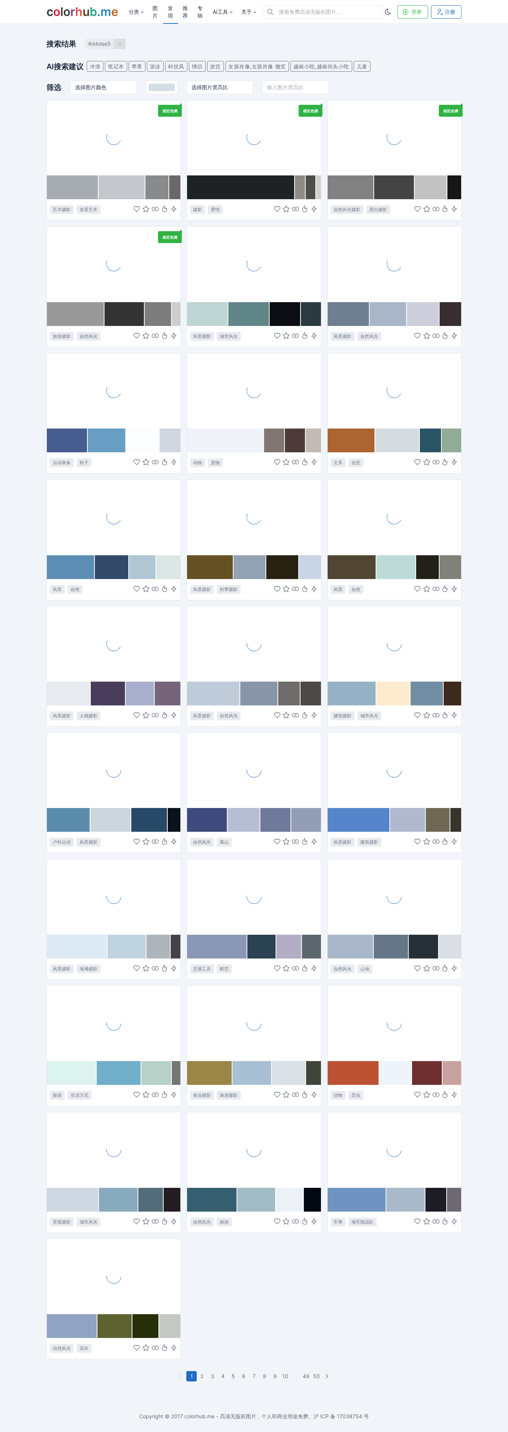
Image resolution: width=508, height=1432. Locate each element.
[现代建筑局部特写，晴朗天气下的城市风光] (394, 644)
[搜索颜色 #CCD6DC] (110, 820)
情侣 (197, 66)
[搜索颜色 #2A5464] (431, 440)
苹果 (137, 66)
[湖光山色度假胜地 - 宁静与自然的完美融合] (394, 517)
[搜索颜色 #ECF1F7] (290, 1200)
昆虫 (355, 1095)
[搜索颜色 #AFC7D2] (142, 567)
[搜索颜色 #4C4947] (310, 693)
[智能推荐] (164, 210)
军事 (338, 1222)
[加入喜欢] (137, 210)
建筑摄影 (342, 715)
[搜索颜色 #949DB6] (306, 820)
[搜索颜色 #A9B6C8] (388, 314)
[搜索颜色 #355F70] (212, 1200)
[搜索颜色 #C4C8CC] (122, 187)
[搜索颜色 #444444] (394, 187)
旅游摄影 (62, 336)
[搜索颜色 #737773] (176, 1073)
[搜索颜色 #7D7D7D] (158, 314)
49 (306, 1376)
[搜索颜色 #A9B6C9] (351, 947)
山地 (364, 969)
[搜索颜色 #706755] (438, 820)
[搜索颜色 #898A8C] (157, 187)
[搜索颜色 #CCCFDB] (423, 314)
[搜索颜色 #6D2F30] (427, 1073)
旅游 (57, 1095)
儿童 (362, 66)
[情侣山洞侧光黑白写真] (254, 137)
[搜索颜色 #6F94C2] (357, 1200)
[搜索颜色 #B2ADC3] (289, 947)
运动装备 (62, 462)
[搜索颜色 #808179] (450, 567)
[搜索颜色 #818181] (351, 187)
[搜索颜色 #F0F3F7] (225, 440)
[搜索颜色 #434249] (175, 947)
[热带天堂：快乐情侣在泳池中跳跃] (113, 1023)
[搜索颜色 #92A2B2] (250, 567)
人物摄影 (88, 715)
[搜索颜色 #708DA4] (427, 693)
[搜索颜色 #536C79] (151, 1200)
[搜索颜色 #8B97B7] (217, 947)
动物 (197, 462)
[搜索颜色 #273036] (424, 947)
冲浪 (95, 66)
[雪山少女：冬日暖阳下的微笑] (113, 644)
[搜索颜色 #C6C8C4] (169, 1326)
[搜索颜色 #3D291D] (452, 693)
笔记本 (116, 66)
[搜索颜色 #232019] (427, 567)
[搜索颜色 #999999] (76, 314)
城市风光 (229, 336)
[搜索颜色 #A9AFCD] (140, 693)
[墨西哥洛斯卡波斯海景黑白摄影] (113, 264)
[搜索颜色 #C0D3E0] (126, 947)
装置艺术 (88, 209)
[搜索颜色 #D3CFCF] (318, 187)
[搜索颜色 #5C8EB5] (71, 567)
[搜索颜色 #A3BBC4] (256, 1200)
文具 (338, 462)
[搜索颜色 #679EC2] (107, 440)
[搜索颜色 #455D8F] (67, 440)
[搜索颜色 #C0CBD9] (213, 693)
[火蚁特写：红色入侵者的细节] (394, 1023)
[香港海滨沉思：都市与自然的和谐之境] (254, 264)
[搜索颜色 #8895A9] (259, 693)
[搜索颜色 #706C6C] (289, 693)
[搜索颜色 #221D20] (172, 1200)
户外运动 (62, 842)
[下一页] (328, 1376)
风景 (57, 589)
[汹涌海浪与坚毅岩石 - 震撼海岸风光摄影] (394, 264)
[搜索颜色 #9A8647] (209, 1073)
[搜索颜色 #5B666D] (311, 947)
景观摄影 (62, 1222)
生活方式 (80, 1095)
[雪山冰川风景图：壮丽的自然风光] (254, 770)
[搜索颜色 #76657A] (167, 693)
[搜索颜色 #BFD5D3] (207, 314)
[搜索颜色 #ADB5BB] (159, 947)
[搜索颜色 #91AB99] (451, 440)
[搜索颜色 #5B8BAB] (68, 820)
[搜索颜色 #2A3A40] (311, 314)
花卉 (84, 1348)
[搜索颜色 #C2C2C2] (431, 187)
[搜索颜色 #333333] (125, 314)
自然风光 (88, 336)
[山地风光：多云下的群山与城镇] (394, 896)
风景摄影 (202, 336)
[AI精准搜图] (174, 210)
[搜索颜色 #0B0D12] (285, 314)
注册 (450, 12)
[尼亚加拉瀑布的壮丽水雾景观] (254, 1149)
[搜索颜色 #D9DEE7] (450, 947)
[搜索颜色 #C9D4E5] (310, 567)
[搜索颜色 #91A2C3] (72, 1326)
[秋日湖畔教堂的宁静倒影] (254, 517)
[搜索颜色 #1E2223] (241, 187)
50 (316, 1376)
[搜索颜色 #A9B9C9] (405, 1200)
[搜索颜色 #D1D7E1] (170, 440)
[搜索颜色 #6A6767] (174, 187)
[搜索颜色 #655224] (210, 567)
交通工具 (202, 969)
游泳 (155, 66)
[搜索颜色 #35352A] (455, 820)
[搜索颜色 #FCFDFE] (143, 440)
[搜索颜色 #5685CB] (359, 820)
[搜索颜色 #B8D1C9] (156, 1073)
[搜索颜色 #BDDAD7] (396, 567)
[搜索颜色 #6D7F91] (349, 314)
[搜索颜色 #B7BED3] (244, 820)
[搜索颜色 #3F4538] (313, 1073)
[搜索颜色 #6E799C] (275, 820)
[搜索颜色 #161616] (454, 187)
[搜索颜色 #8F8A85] (300, 187)
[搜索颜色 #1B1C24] (436, 1200)
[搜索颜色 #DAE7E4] (168, 567)
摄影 (197, 209)
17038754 (349, 1416)
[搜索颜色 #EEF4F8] (395, 1073)
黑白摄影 (378, 209)
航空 (224, 969)
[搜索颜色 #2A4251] (261, 947)
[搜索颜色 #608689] (248, 314)
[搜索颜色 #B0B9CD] (408, 820)
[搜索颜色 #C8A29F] (452, 1073)
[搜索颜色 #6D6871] (454, 1200)
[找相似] (155, 210)
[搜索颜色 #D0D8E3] (73, 1200)
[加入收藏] (146, 210)
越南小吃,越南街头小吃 (321, 66)
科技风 (176, 66)
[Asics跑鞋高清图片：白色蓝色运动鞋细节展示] (113, 390)
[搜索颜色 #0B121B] (174, 820)
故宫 (215, 66)
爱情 (215, 209)
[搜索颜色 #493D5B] (108, 693)
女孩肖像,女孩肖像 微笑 (257, 66)
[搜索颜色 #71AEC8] (119, 1073)
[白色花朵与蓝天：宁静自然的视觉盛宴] (113, 1276)
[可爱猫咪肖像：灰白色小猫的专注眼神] (254, 390)
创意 (355, 462)
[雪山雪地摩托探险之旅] (113, 770)
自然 (75, 589)
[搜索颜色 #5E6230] (114, 1326)
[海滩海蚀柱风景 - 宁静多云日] (254, 644)
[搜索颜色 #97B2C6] (352, 693)
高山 (224, 842)
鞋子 (84, 462)
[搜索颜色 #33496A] (112, 567)
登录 (416, 12)
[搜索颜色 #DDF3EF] (72, 1073)
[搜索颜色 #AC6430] (351, 440)
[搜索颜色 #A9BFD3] (252, 1073)
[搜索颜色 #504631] (352, 567)
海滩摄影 (88, 969)
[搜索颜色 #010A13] (312, 1200)
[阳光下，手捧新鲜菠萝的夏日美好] (254, 1023)
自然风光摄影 (347, 209)
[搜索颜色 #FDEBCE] (393, 693)
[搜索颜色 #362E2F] (450, 314)
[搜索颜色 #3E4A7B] (207, 820)
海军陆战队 (362, 1222)
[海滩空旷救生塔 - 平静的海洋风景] (113, 896)
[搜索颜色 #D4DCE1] (397, 440)
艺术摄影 (62, 209)
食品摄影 (202, 1095)
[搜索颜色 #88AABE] (118, 1200)
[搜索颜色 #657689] (391, 947)
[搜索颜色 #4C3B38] (295, 440)
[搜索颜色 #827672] (274, 440)
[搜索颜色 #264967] (149, 820)
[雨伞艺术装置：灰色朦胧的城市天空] (113, 137)
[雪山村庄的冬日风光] (113, 517)
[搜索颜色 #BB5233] (354, 1073)
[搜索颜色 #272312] (282, 567)
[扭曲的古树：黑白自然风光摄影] (394, 137)
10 (285, 1376)
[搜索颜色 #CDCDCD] (176, 314)
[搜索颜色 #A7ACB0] (73, 187)
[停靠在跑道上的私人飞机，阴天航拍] (254, 896)
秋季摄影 (229, 589)
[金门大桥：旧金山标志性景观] (113, 1149)
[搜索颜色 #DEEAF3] (77, 947)
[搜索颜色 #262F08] (145, 1326)
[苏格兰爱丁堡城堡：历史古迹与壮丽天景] (394, 770)
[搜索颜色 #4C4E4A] (311, 187)
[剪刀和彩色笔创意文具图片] (394, 390)
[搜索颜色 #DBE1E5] (289, 1073)
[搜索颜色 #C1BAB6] (313, 440)
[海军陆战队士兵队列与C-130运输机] (394, 1149)
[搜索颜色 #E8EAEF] (69, 693)
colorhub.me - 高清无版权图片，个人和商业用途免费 (246, 1416)
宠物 (215, 462)
